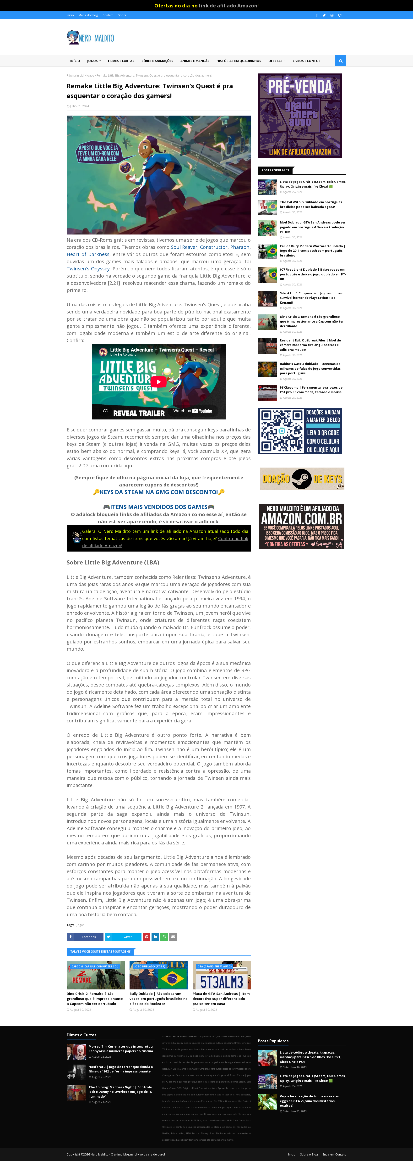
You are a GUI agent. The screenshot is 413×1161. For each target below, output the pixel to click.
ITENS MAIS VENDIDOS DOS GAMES (158, 507)
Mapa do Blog (88, 15)
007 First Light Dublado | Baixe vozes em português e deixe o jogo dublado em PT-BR (313, 274)
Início (70, 15)
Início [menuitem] (75, 61)
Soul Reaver (184, 247)
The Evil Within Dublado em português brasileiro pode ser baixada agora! (311, 204)
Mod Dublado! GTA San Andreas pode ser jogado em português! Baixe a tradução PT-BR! (313, 227)
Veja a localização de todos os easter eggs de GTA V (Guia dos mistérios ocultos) (309, 1101)
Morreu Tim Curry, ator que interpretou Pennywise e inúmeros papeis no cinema (121, 1048)
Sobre (122, 15)
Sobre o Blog (309, 1154)
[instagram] (332, 15)
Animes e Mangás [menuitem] (194, 61)
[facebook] (317, 15)
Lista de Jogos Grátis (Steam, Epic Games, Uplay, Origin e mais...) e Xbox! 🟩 (313, 184)
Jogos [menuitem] (92, 61)
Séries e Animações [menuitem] (157, 61)
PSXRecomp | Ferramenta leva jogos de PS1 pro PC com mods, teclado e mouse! (311, 389)
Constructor (214, 247)
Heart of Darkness (88, 254)
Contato (108, 15)
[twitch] (339, 15)
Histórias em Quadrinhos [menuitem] (239, 61)
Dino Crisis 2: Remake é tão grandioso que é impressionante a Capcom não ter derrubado (95, 998)
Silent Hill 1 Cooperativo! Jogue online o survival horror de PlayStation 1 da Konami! (311, 298)
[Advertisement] (302, 591)
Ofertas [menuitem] (275, 61)
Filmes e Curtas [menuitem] (121, 61)
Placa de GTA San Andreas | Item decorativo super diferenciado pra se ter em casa (221, 998)
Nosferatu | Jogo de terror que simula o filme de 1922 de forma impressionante (121, 1069)
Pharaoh (240, 247)
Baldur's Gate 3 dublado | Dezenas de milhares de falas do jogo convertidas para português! (310, 368)
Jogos (90, 75)
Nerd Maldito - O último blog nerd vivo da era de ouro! (128, 1154)
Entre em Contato (334, 1154)
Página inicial (75, 75)
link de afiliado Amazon (228, 5)
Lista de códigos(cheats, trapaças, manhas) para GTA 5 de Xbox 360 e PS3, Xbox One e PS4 (310, 1057)
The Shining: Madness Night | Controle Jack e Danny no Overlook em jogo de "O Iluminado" (120, 1092)
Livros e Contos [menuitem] (307, 61)
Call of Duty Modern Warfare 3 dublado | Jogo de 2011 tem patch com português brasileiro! (313, 250)
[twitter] (324, 15)
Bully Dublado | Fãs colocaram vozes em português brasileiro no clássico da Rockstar (159, 998)
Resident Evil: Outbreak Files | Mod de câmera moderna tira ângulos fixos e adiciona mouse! (310, 345)
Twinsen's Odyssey (88, 268)
